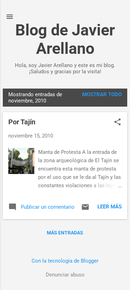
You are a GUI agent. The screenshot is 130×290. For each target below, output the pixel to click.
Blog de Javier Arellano (65, 39)
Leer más (109, 207)
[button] (117, 122)
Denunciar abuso (65, 275)
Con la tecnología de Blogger (65, 261)
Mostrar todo (102, 94)
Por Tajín (21, 122)
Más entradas (65, 232)
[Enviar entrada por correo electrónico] (85, 209)
